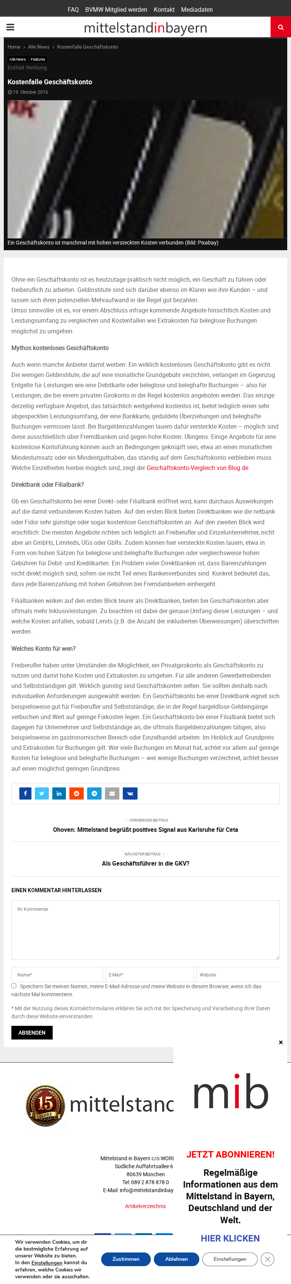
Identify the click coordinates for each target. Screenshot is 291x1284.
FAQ (73, 9)
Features (38, 59)
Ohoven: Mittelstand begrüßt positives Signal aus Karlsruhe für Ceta (145, 829)
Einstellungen (47, 1263)
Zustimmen (126, 1259)
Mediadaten (197, 9)
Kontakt (164, 9)
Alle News (17, 59)
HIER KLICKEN (230, 1238)
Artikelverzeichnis (145, 1206)
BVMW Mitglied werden (116, 9)
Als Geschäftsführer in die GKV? (145, 863)
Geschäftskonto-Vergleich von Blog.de (197, 468)
